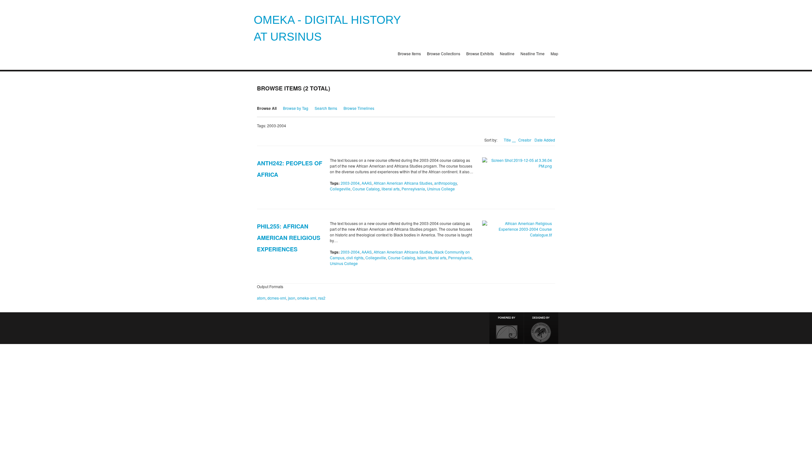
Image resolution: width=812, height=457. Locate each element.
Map (554, 53)
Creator (524, 139)
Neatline (507, 53)
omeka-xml (306, 298)
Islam (421, 257)
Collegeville (340, 188)
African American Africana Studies (403, 183)
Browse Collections (443, 53)
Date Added (544, 139)
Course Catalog (366, 188)
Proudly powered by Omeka (506, 328)
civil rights (354, 257)
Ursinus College (441, 188)
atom (261, 298)
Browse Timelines (359, 108)
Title (508, 139)
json (291, 298)
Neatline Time (533, 53)
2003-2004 (350, 183)
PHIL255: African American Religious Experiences (288, 237)
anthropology (445, 183)
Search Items (326, 108)
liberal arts (391, 188)
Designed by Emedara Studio (541, 328)
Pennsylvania (413, 188)
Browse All (267, 108)
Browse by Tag (295, 108)
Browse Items (409, 53)
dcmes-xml (276, 298)
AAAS (367, 183)
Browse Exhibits (480, 53)
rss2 (321, 298)
